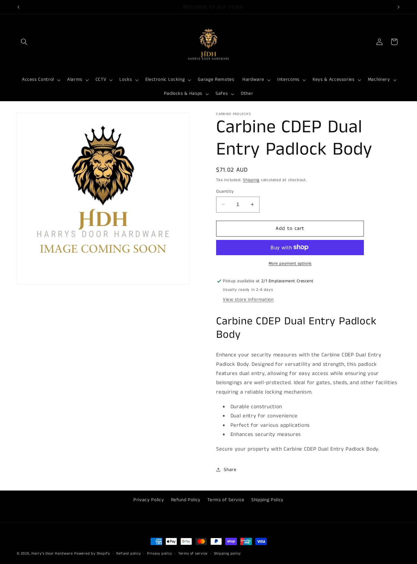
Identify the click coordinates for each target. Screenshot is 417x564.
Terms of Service (226, 500)
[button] (24, 41)
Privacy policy (159, 553)
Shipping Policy (267, 500)
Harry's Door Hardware (52, 553)
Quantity (225, 191)
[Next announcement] (398, 7)
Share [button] (230, 469)
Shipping (251, 180)
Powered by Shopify (92, 553)
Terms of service (193, 553)
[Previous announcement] (18, 7)
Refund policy (128, 553)
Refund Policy (186, 500)
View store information (248, 299)
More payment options (290, 263)
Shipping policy (227, 553)
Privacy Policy (148, 500)
